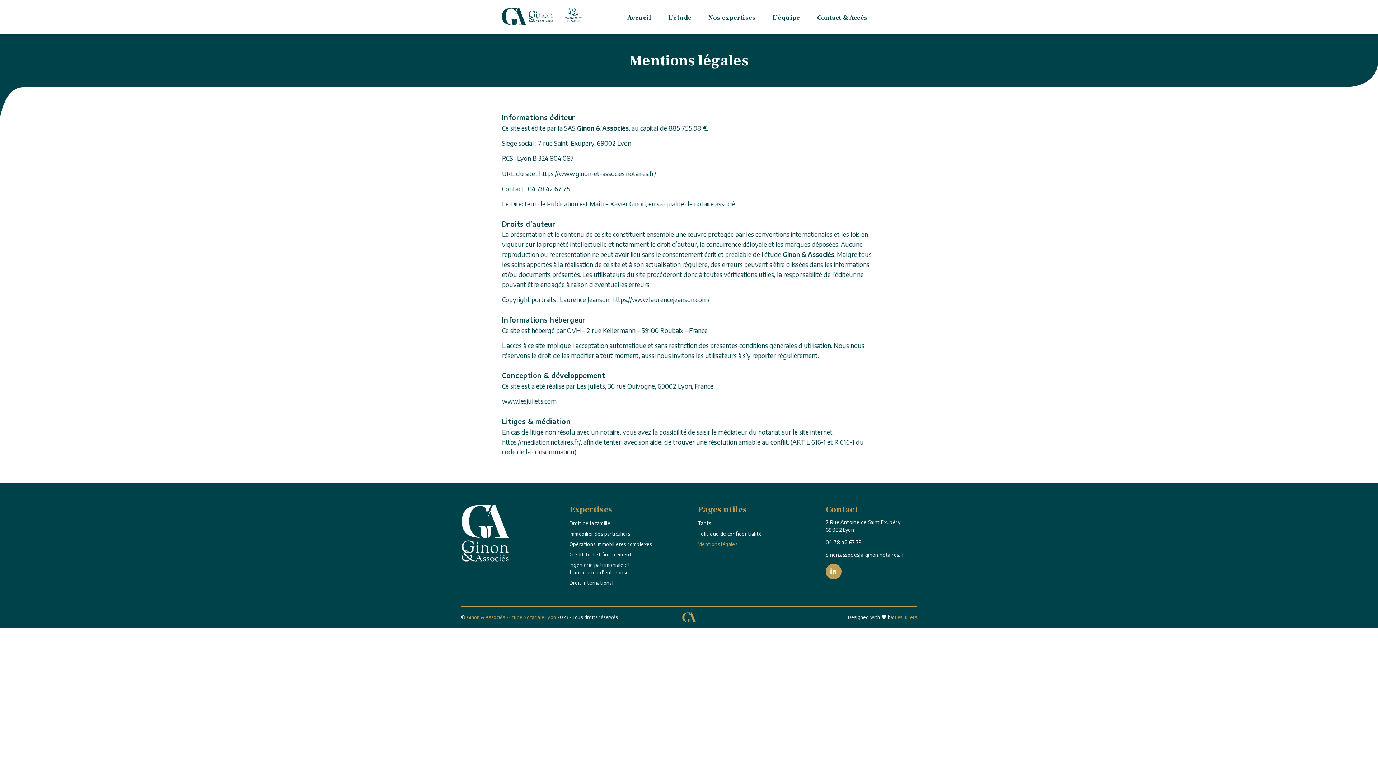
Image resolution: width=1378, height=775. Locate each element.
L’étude (680, 18)
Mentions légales (717, 544)
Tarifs (704, 523)
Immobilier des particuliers (600, 534)
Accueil (639, 18)
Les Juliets (906, 617)
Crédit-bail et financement (601, 554)
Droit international (592, 583)
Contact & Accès (842, 18)
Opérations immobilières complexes (611, 544)
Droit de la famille (590, 523)
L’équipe (786, 18)
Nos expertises (732, 18)
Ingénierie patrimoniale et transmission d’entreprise (600, 569)
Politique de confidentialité (730, 534)
